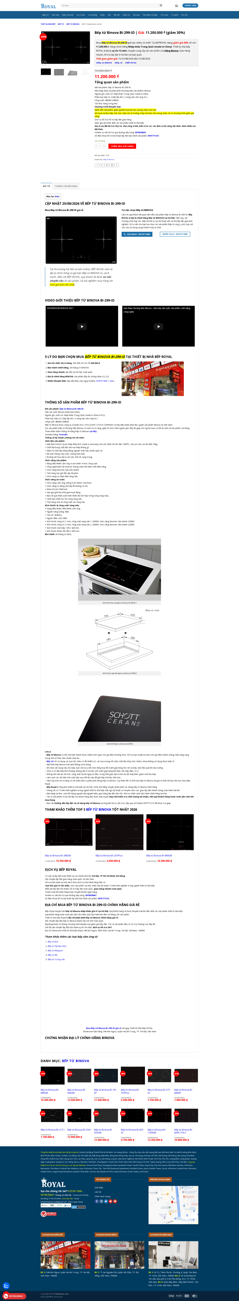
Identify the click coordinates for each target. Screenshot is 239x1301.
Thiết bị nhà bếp (48, 24)
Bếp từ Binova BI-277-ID (159, 1091)
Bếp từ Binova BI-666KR (183, 1091)
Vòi (109, 14)
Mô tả (46, 186)
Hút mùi (55, 14)
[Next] (86, 47)
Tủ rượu (164, 14)
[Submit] (161, 5)
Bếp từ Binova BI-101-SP (105, 1091)
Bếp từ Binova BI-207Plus (109, 855)
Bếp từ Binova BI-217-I (52, 1129)
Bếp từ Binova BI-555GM (103, 1131)
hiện (57, 196)
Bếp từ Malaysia (55, 950)
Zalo (111, 380)
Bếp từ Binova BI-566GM (76, 1091)
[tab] (46, 186)
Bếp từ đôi (52, 954)
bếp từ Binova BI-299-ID (71, 408)
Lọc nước (80, 14)
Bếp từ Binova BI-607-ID (132, 1131)
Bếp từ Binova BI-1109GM (157, 1131)
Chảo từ (126, 14)
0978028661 (47, 1194)
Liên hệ (98, 1191)
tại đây (93, 431)
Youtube (63, 434)
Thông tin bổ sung (66, 186)
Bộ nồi (117, 14)
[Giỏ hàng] (176, 5)
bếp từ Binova (98, 809)
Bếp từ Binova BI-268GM (58, 855)
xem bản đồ (67, 1198)
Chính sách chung (102, 1196)
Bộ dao (136, 14)
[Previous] (45, 47)
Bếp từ (45, 14)
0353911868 (101, 380)
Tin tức (184, 14)
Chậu (102, 14)
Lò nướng (92, 14)
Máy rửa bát (68, 14)
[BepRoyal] (48, 5)
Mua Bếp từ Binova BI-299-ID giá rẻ (103, 1028)
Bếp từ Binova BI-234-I (79, 1129)
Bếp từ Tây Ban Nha (57, 946)
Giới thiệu (99, 1187)
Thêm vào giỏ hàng (122, 146)
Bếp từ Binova (73, 24)
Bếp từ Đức (53, 941)
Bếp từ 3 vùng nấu (56, 959)
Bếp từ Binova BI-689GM (159, 855)
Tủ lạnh (174, 14)
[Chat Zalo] (6, 1285)
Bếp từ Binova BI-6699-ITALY (183, 1131)
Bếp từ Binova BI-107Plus (130, 1091)
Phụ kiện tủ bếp (150, 14)
